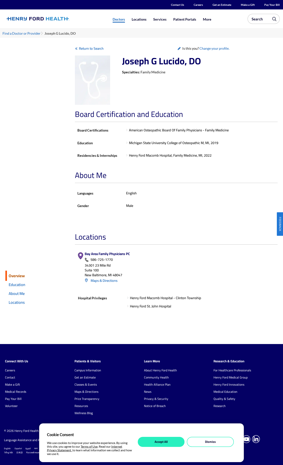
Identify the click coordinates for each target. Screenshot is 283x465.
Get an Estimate (222, 4)
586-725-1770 (101, 260)
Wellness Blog (84, 413)
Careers (198, 4)
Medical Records (15, 391)
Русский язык (32, 452)
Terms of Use (89, 446)
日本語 (19, 452)
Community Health (156, 377)
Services (160, 19)
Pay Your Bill (272, 4)
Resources (81, 406)
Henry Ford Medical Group (231, 377)
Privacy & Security (156, 399)
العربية (28, 448)
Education (17, 284)
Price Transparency (87, 399)
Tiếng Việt (8, 452)
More (207, 19)
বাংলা (36, 448)
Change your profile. (214, 48)
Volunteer (11, 406)
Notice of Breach (155, 406)
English (7, 448)
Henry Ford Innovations (229, 384)
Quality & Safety (224, 399)
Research (220, 406)
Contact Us (177, 4)
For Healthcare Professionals (232, 370)
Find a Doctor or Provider (21, 33)
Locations (139, 19)
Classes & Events (86, 384)
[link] (52, 19)
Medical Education (225, 391)
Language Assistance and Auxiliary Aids (30, 440)
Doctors (119, 19)
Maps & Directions (103, 280)
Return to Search (91, 48)
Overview (17, 276)
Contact (10, 377)
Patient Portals (184, 19)
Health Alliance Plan (157, 384)
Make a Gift (248, 4)
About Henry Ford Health (160, 370)
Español (18, 448)
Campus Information (88, 370)
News (147, 391)
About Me (17, 293)
